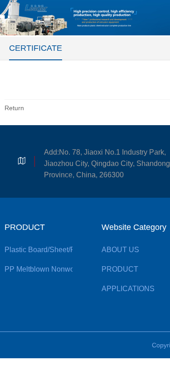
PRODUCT (25, 227)
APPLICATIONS (128, 288)
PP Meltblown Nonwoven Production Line (72, 269)
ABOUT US (120, 249)
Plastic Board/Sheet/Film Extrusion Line (68, 249)
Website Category (134, 227)
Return (14, 108)
